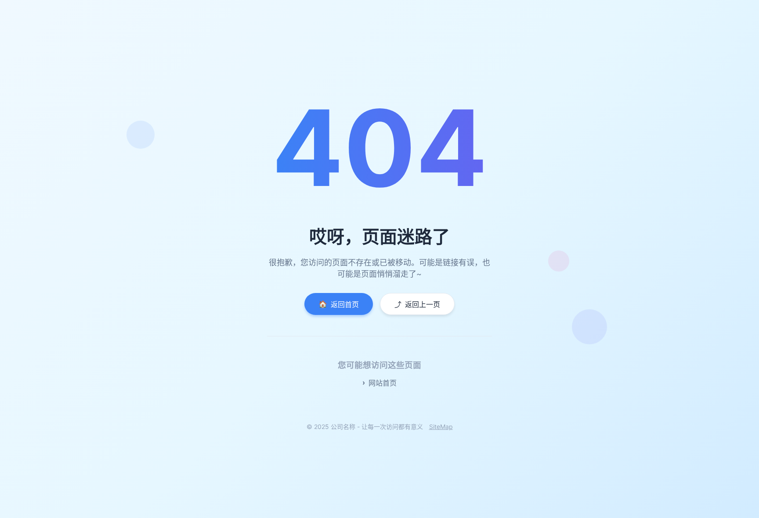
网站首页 (383, 383)
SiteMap (441, 426)
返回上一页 (417, 304)
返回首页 (338, 304)
